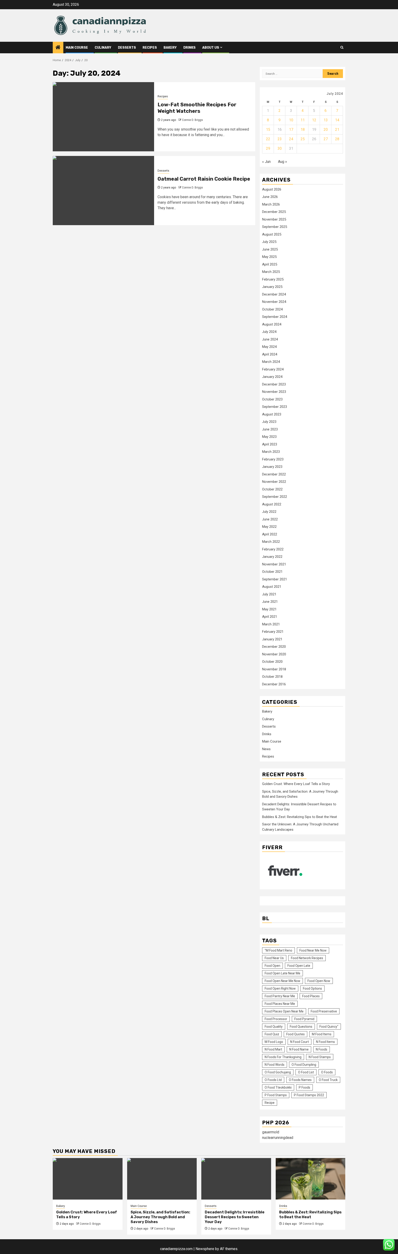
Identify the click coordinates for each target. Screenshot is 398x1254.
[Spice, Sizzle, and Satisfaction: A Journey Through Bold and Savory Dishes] (162, 1179)
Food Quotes (295, 1034)
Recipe (270, 1103)
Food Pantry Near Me (280, 996)
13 (326, 120)
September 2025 (274, 227)
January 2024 (272, 377)
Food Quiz (272, 1034)
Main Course (77, 48)
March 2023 (271, 452)
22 (268, 139)
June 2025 (270, 249)
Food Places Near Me (280, 1004)
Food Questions (301, 1026)
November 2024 (274, 302)
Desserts (127, 48)
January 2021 (272, 639)
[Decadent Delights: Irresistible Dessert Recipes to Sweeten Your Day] (236, 1179)
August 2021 (271, 587)
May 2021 (269, 609)
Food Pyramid (304, 1019)
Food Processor (276, 1019)
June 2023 (270, 429)
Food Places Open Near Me (284, 1011)
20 (326, 129)
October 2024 (272, 309)
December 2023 (274, 384)
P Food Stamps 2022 (309, 1095)
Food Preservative (324, 1011)
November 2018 (274, 669)
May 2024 (269, 347)
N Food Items (325, 1042)
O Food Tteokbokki (278, 1087)
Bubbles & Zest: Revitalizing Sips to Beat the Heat (299, 817)
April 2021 (269, 617)
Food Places (311, 996)
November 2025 (274, 219)
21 (337, 129)
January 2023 (272, 467)
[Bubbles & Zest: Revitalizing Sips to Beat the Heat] (310, 1179)
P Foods (304, 1087)
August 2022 (271, 504)
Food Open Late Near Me (282, 973)
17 (291, 129)
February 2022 (273, 549)
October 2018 (272, 677)
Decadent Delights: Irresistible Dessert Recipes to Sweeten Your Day (234, 1217)
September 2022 (274, 497)
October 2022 (272, 489)
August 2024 (271, 324)
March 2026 (271, 204)
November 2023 (274, 392)
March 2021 (271, 624)
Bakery (170, 48)
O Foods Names (300, 1080)
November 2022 (274, 482)
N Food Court (299, 1042)
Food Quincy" (328, 1026)
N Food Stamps (320, 1057)
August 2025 (271, 234)
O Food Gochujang (278, 1072)
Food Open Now (318, 981)
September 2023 (274, 407)
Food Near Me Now (313, 950)
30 (280, 148)
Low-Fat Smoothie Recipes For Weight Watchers (197, 108)
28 (337, 139)
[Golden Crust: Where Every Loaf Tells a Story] (88, 1179)
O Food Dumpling (304, 1064)
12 (314, 120)
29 (268, 148)
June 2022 (270, 519)
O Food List (306, 1072)
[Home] (58, 48)
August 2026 (271, 189)
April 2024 (269, 354)
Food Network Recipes (307, 958)
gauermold (270, 1132)
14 (337, 120)
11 (303, 120)
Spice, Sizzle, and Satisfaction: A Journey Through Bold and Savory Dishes (160, 1217)
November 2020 (274, 654)
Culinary (103, 48)
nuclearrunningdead (277, 1137)
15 (268, 129)
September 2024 (274, 317)
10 (291, 120)
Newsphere (205, 1249)
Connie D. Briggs (192, 120)
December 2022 (274, 474)
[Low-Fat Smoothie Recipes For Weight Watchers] (103, 116)
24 (291, 139)
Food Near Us (274, 958)
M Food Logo (274, 1042)
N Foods (321, 1049)
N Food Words (274, 1064)
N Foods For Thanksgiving (283, 1057)
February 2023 (273, 459)
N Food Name (299, 1049)
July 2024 (269, 332)
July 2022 (269, 512)
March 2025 (271, 272)
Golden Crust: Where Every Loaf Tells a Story (296, 784)
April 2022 (269, 534)
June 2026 (270, 197)
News (266, 749)
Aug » (282, 161)
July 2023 (269, 422)
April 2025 (269, 264)
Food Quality (274, 1026)
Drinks (189, 48)
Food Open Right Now (280, 988)
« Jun (266, 161)
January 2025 (272, 287)
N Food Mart (273, 1049)
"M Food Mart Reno (278, 950)
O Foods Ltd (273, 1080)
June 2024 (270, 339)
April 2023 (269, 444)
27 (326, 139)
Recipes (150, 48)
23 (280, 139)
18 (303, 129)
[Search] (342, 47)
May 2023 (269, 437)
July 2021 (269, 594)
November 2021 (274, 564)
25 (303, 139)
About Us (210, 48)
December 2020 (274, 647)
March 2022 (271, 542)
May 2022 (269, 527)
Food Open (272, 965)
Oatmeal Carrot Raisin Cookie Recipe (204, 179)
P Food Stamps (276, 1095)
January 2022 (272, 557)
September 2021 (274, 579)
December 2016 (274, 684)
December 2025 (274, 212)
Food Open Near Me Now (282, 981)
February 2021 (273, 632)
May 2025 (269, 257)
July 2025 (269, 242)
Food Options (312, 988)
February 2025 (273, 279)
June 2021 (270, 602)
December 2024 (274, 294)
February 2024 (273, 369)
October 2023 (272, 399)
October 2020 (272, 662)
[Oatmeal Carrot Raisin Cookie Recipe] (103, 190)
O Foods (327, 1072)
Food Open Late (298, 965)
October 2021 (272, 572)
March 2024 (271, 362)
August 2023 (271, 414)
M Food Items (321, 1034)
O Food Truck (328, 1080)
